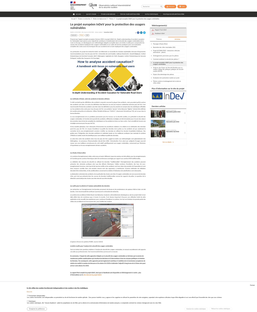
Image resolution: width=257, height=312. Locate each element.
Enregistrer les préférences (37, 309)
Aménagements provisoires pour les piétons (166, 56)
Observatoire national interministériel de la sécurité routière (115, 7)
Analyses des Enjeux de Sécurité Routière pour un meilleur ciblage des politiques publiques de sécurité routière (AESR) (168, 69)
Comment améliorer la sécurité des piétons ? (166, 59)
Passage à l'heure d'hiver (160, 44)
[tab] (159, 39)
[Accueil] (78, 6)
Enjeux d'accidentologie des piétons (163, 74)
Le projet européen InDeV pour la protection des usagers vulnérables (137, 19)
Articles (177, 39)
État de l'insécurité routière (130, 14)
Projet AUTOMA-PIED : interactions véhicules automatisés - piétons (166, 51)
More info (29, 291)
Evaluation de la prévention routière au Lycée (166, 78)
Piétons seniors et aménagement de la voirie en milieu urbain (167, 82)
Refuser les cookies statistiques (220, 308)
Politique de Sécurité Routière (173, 14)
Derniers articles (158, 107)
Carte (183, 6)
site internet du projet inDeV (92, 275)
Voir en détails (167, 142)
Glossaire (171, 6)
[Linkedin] (141, 32)
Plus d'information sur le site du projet (168, 89)
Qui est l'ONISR (91, 14)
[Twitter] (144, 32)
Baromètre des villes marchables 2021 (164, 47)
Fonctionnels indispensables (37, 296)
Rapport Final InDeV (161, 30)
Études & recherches (108, 14)
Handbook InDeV (160, 33)
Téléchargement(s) (159, 26)
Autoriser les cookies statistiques (196, 309)
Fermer (252, 285)
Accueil (78, 14)
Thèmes (159, 39)
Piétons (111, 19)
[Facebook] (138, 32)
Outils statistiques (151, 14)
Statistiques (32, 301)
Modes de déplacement (100, 19)
